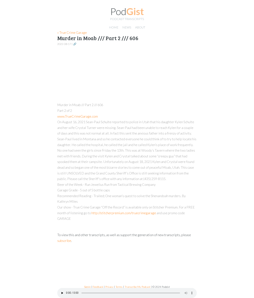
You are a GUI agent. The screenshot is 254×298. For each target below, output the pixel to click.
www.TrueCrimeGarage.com (77, 116)
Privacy (109, 286)
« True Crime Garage (72, 32)
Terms (119, 286)
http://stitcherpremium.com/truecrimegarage (123, 213)
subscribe (64, 241)
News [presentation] (126, 27)
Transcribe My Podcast (137, 286)
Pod (127, 11)
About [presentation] (140, 27)
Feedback (98, 286)
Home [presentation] (113, 27)
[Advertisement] (127, 74)
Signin (87, 286)
